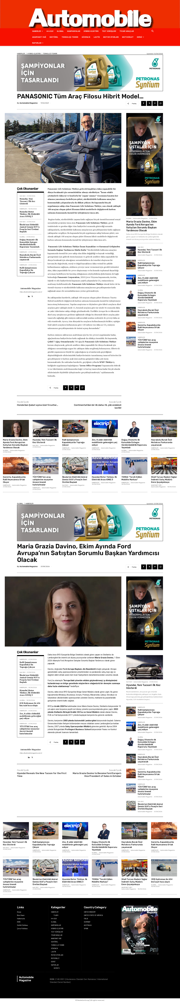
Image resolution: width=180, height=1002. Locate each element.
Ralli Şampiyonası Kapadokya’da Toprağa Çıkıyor (28, 270)
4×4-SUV (49, 31)
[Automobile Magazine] (90, 14)
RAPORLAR (36, 43)
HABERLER (36, 31)
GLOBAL (60, 31)
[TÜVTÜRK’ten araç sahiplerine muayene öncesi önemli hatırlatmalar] (131, 341)
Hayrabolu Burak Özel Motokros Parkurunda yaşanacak (30, 257)
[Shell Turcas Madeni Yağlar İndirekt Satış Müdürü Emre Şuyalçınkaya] (164, 465)
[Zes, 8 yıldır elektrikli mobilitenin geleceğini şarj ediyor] (131, 279)
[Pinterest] (154, 103)
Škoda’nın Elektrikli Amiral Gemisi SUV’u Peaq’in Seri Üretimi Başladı (30, 228)
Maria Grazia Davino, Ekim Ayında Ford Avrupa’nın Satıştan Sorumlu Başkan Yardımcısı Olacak (141, 226)
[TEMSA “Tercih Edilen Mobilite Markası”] (134, 465)
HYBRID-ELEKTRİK (91, 31)
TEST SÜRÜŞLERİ (109, 31)
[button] (152, 31)
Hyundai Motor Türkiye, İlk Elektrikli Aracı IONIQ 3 (30, 214)
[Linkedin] (29, 296)
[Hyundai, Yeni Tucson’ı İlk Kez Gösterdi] (131, 251)
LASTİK (97, 37)
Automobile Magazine (28, 103)
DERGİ (139, 37)
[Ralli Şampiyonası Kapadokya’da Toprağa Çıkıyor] (131, 264)
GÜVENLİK (86, 37)
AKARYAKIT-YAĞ (39, 37)
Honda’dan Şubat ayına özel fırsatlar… (37, 405)
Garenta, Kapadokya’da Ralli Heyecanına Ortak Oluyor (149, 327)
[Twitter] (149, 103)
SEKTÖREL (53, 37)
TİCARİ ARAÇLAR (127, 31)
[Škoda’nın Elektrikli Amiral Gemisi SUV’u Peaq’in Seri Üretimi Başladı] (75, 465)
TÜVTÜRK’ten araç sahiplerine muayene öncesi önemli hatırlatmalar (148, 343)
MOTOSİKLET (127, 37)
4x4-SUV (22, 196)
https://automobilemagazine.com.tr (30, 292)
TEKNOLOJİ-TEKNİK (70, 37)
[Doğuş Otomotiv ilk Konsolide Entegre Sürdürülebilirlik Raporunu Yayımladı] (131, 294)
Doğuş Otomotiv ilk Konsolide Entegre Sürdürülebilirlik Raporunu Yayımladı (29, 243)
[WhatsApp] (160, 103)
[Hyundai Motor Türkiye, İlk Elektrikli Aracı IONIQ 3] (105, 465)
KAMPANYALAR (73, 31)
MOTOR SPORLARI (111, 37)
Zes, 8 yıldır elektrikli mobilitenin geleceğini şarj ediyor (148, 280)
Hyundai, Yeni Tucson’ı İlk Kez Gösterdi (27, 201)
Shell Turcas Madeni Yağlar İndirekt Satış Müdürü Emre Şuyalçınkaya (164, 479)
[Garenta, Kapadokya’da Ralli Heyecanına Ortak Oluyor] (131, 326)
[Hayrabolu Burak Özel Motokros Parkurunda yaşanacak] (131, 311)
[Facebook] (143, 103)
